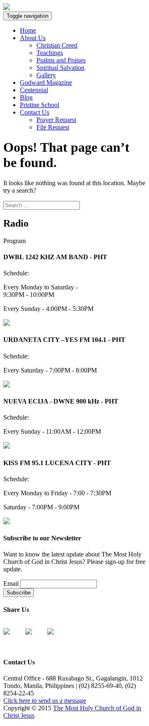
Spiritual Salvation (60, 67)
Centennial (34, 89)
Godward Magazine (46, 82)
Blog (26, 97)
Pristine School (39, 104)
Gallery (46, 75)
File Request (52, 127)
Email (11, 583)
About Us (33, 37)
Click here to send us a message (44, 700)
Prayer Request (56, 119)
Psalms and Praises (61, 60)
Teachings (49, 52)
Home (28, 30)
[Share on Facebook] (13, 638)
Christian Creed (56, 45)
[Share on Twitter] (35, 638)
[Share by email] (57, 638)
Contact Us (34, 112)
